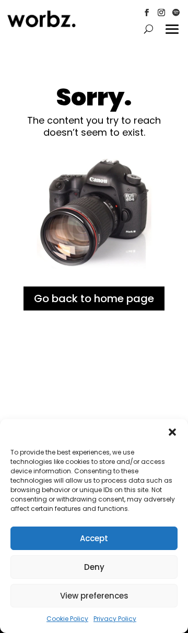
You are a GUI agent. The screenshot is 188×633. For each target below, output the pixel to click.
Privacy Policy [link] (114, 618)
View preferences (94, 595)
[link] (41, 25)
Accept (94, 538)
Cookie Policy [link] (67, 618)
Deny (94, 567)
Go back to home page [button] (94, 298)
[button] (172, 432)
